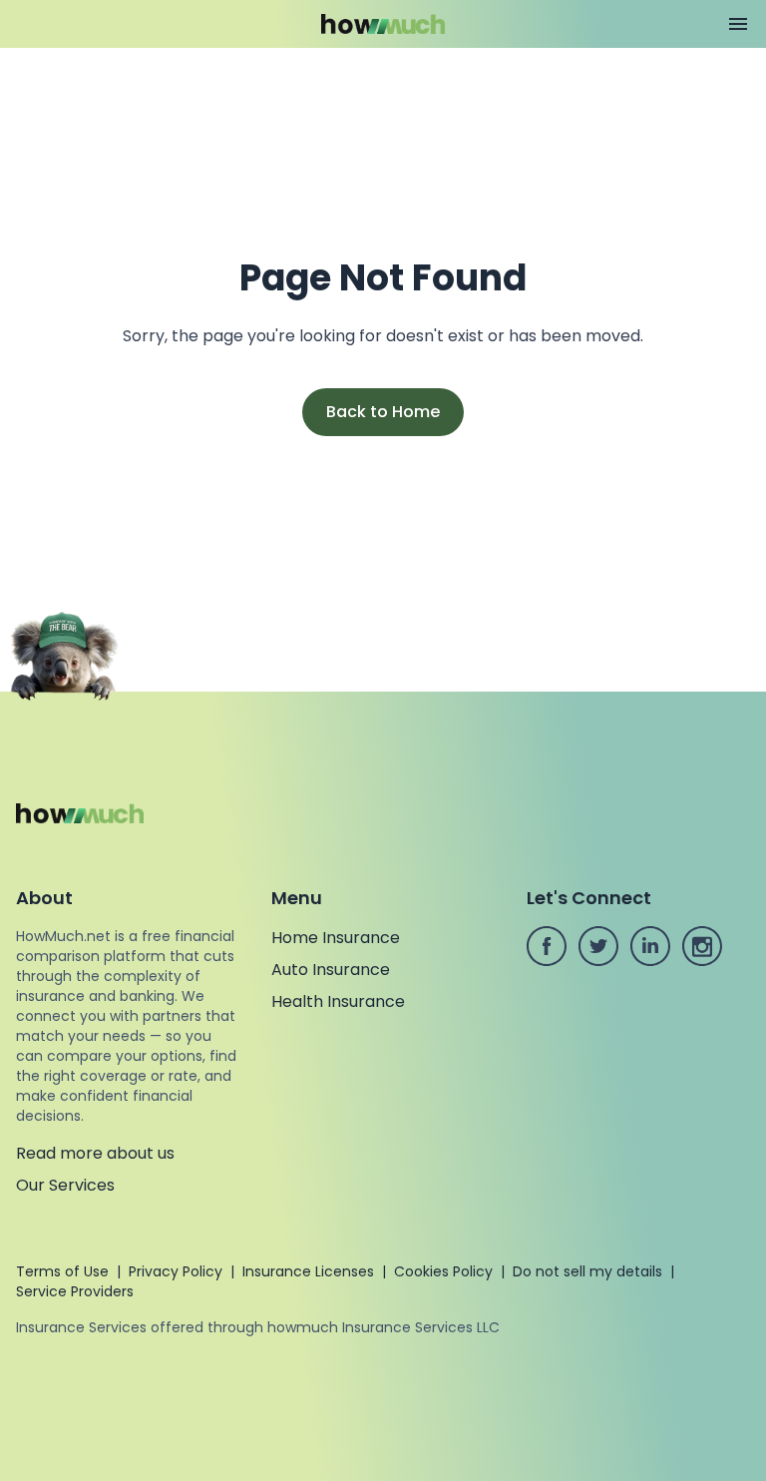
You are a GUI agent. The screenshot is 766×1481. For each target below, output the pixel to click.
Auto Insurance (330, 969)
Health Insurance (338, 1001)
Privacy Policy (175, 1271)
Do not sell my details (587, 1271)
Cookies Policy (443, 1271)
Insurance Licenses (308, 1271)
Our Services (65, 1185)
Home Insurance (335, 937)
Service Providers (75, 1291)
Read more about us (95, 1153)
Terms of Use (62, 1271)
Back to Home (383, 411)
